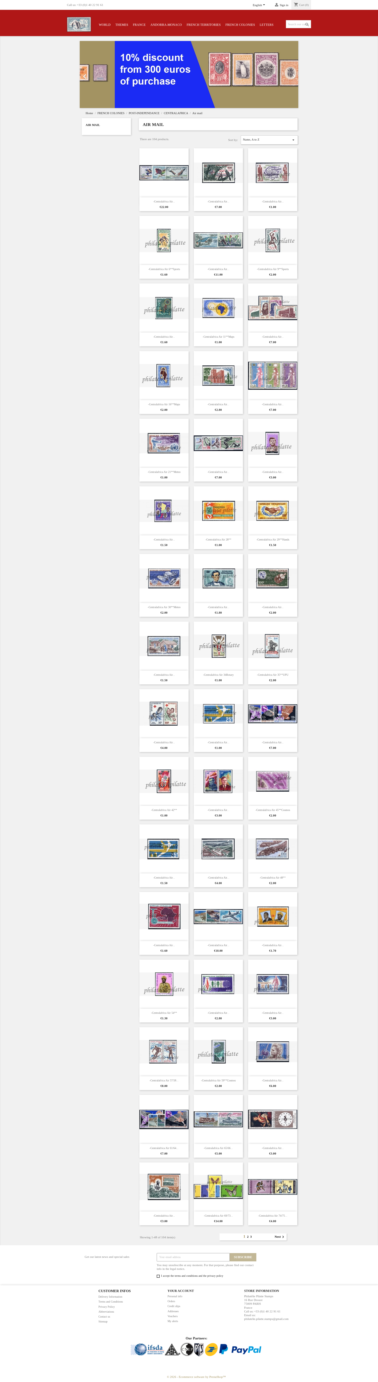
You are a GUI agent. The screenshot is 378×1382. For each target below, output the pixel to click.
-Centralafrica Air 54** (164, 1012)
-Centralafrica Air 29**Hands (272, 539)
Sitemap (102, 1321)
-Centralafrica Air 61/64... (164, 1148)
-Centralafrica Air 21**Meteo (164, 472)
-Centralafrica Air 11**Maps (218, 336)
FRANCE (139, 24)
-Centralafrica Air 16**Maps (164, 404)
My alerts (173, 1321)
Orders (171, 1301)
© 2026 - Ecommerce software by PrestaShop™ (196, 1376)
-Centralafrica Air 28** (218, 539)
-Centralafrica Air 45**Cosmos (272, 810)
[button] (96, 74)
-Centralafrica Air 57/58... (164, 1080)
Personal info (175, 1296)
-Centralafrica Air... (164, 201)
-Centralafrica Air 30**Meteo (164, 607)
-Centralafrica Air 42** (164, 810)
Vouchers (173, 1316)
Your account (181, 1291)
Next (280, 1237)
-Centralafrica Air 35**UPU (272, 674)
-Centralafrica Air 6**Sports (164, 269)
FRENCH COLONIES (240, 24)
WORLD (105, 24)
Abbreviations (106, 1311)
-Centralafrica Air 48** (273, 877)
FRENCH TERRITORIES (204, 24)
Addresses (173, 1311)
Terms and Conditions (110, 1301)
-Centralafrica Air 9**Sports (273, 269)
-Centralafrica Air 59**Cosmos (218, 1080)
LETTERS (266, 24)
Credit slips (174, 1306)
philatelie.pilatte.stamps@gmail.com (266, 1318)
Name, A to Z (269, 140)
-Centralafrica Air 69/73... (218, 1215)
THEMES (121, 24)
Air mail (93, 125)
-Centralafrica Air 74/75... (272, 1215)
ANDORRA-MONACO (166, 24)
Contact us (104, 1316)
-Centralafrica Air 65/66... (218, 1148)
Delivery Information (110, 1296)
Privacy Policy (106, 1306)
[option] (189, 74)
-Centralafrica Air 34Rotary (218, 674)
